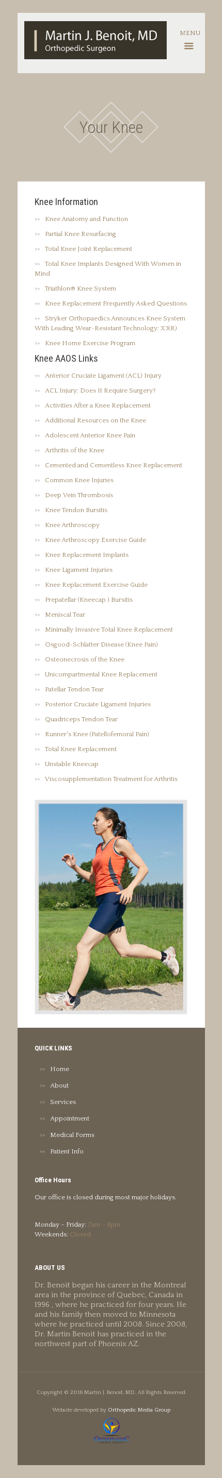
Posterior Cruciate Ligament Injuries (98, 704)
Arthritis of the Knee (74, 450)
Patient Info (67, 1151)
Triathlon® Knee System (80, 288)
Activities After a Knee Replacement (98, 405)
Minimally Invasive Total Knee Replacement (109, 629)
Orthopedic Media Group (139, 1410)
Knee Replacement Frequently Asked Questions (116, 303)
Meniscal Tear (65, 614)
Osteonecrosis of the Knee (84, 659)
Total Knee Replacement (81, 749)
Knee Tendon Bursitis (76, 510)
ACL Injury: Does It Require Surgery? (100, 390)
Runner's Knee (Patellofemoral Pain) (97, 734)
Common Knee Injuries (79, 480)
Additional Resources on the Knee (95, 420)
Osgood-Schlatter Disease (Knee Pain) (101, 644)
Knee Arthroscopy (72, 525)
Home (59, 1069)
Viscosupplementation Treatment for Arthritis (111, 779)
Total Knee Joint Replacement (88, 248)
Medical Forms (72, 1135)
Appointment (69, 1118)
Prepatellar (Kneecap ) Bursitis (89, 599)
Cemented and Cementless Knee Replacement (113, 465)
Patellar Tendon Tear (74, 689)
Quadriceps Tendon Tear (81, 719)
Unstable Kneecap (72, 764)
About (59, 1085)
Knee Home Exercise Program (90, 343)
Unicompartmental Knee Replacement (101, 674)
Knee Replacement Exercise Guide (96, 584)
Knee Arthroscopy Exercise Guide (95, 539)
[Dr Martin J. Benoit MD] (95, 39)
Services (63, 1102)
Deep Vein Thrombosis (79, 495)
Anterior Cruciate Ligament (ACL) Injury (103, 375)
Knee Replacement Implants (87, 554)
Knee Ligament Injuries (79, 569)
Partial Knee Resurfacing (80, 233)
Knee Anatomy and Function (86, 219)
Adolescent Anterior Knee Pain (90, 435)
